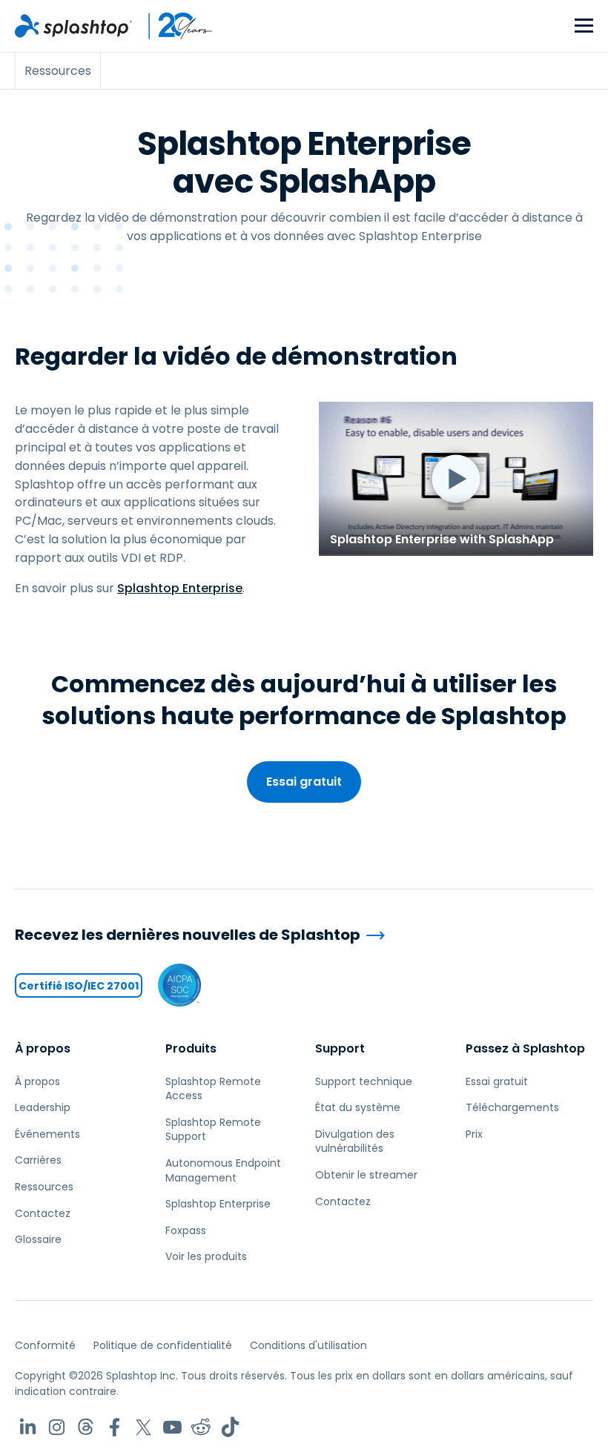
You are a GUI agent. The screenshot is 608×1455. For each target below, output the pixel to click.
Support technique (363, 1081)
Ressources (44, 1186)
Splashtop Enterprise (179, 588)
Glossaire (38, 1239)
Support (340, 1048)
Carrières (38, 1160)
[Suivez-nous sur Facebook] (115, 1427)
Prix (474, 1134)
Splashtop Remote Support (213, 1129)
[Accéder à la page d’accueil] (73, 26)
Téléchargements (512, 1107)
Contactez (42, 1213)
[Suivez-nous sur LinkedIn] (28, 1427)
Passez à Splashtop (525, 1048)
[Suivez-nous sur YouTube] (172, 1427)
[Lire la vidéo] (456, 479)
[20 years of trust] (173, 26)
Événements (47, 1134)
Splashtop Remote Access (213, 1089)
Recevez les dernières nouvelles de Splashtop (187, 935)
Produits (191, 1048)
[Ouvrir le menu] (584, 26)
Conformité (45, 1345)
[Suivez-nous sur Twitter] (143, 1427)
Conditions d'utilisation (308, 1345)
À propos (42, 1048)
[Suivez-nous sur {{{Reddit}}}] (201, 1427)
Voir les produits (206, 1256)
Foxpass (185, 1230)
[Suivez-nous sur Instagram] (57, 1427)
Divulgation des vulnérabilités (354, 1141)
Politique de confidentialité (162, 1345)
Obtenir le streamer (366, 1174)
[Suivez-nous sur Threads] (86, 1427)
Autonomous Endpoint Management (223, 1170)
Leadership (42, 1107)
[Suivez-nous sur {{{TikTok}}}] (230, 1427)
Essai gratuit (304, 781)
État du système (357, 1107)
